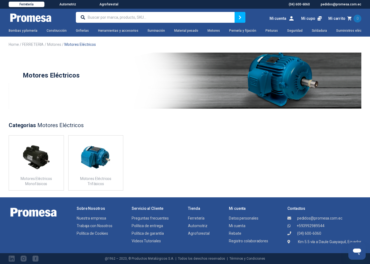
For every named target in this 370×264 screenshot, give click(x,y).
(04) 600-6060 (308, 233)
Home (14, 44)
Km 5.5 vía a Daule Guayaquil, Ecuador (329, 242)
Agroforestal (108, 4)
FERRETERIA (33, 44)
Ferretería (27, 4)
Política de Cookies (92, 233)
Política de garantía (148, 233)
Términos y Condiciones (247, 258)
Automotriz (67, 4)
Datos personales (243, 218)
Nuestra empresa (91, 218)
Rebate (235, 233)
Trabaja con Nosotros (94, 226)
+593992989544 (310, 226)
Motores (54, 44)
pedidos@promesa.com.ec (319, 218)
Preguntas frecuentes (150, 218)
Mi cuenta (237, 226)
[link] (282, 18)
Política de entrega (147, 226)
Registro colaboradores (248, 241)
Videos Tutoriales (146, 241)
